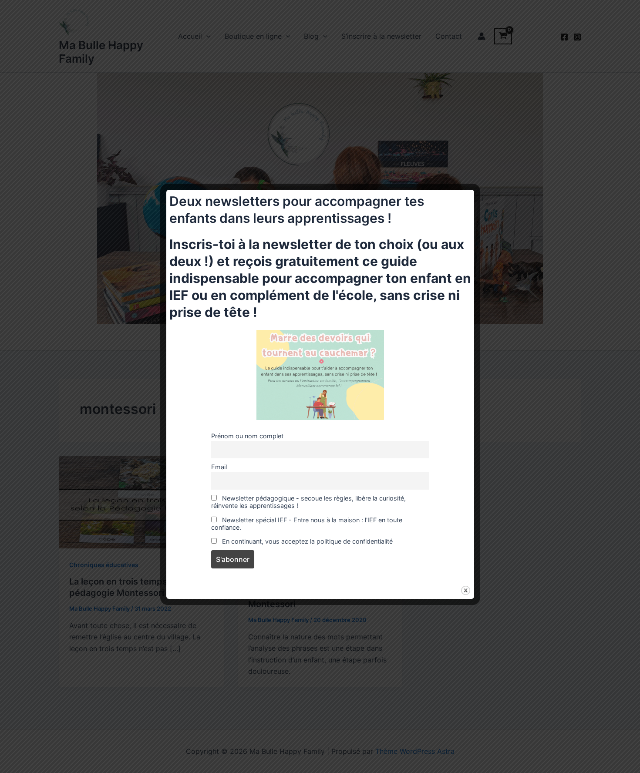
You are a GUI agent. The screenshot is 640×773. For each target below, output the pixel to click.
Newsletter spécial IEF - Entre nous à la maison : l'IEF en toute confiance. (306, 523)
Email (219, 467)
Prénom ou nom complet (247, 436)
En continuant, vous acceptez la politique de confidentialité (306, 541)
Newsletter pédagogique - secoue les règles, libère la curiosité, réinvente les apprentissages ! (308, 501)
